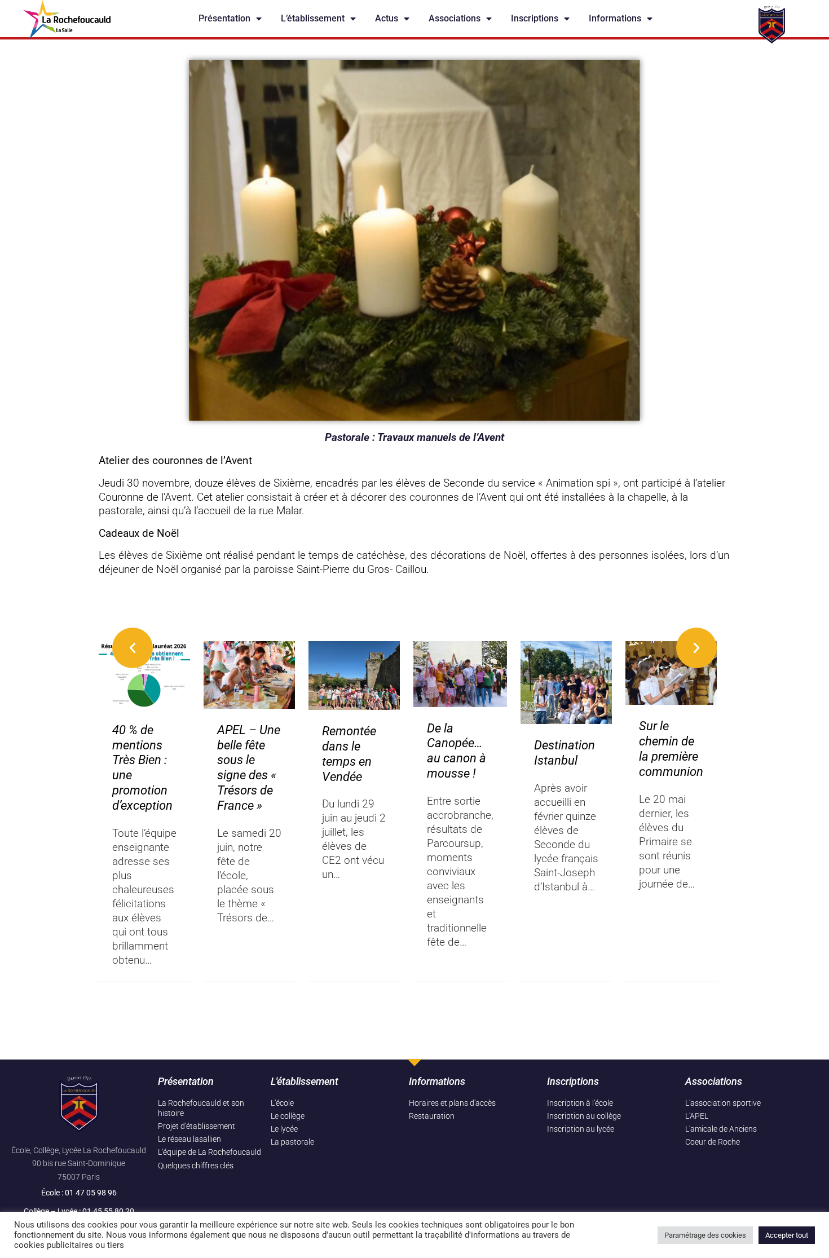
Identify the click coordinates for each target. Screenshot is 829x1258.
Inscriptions (534, 18)
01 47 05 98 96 (91, 1192)
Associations (454, 18)
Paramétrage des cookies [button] (705, 1235)
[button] (132, 648)
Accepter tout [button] (786, 1235)
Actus (386, 18)
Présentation (224, 18)
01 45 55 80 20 (108, 1211)
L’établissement (313, 18)
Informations (615, 18)
